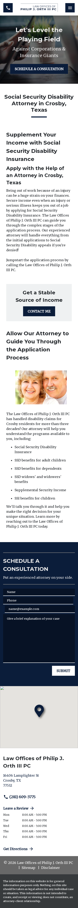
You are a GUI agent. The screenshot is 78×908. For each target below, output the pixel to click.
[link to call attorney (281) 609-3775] (8, 7)
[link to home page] (39, 8)
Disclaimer (50, 868)
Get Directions (15, 849)
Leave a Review (15, 808)
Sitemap (28, 868)
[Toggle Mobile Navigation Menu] (70, 7)
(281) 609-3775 (22, 797)
